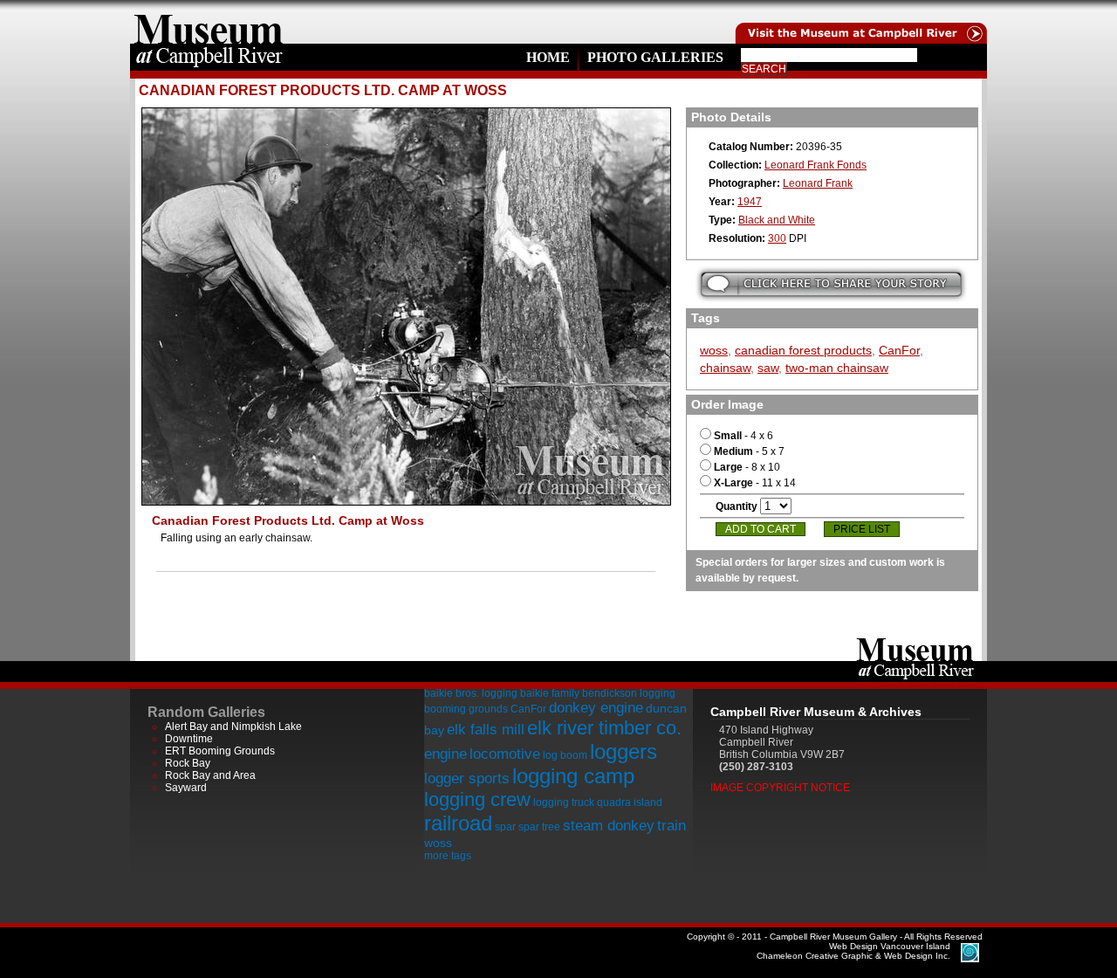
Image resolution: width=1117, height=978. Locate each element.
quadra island (629, 802)
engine (445, 754)
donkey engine (596, 707)
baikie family (549, 693)
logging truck (563, 802)
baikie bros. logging (470, 693)
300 (777, 238)
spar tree (539, 827)
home (208, 22)
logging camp (573, 776)
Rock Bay (187, 763)
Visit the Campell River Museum (859, 22)
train (671, 825)
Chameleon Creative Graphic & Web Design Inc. (853, 951)
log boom (565, 755)
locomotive (504, 754)
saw (767, 368)
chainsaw (725, 368)
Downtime (189, 739)
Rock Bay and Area (210, 775)
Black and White (776, 220)
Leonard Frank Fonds (815, 165)
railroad (458, 823)
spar (505, 827)
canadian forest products (803, 350)
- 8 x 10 (747, 467)
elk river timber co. (604, 728)
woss (714, 350)
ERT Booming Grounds (220, 751)
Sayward (186, 788)
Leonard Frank (818, 183)
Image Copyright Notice (780, 788)
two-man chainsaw (836, 368)
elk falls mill (485, 729)
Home (548, 57)
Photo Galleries (655, 57)
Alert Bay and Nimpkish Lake (233, 726)
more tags (447, 856)
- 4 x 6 (743, 436)
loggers (623, 751)
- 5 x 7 (749, 451)
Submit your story (831, 284)
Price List (861, 529)
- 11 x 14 (755, 483)
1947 (749, 202)
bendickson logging (628, 693)
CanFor (899, 350)
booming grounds (466, 709)
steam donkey (608, 825)
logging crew (477, 799)
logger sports (467, 778)
